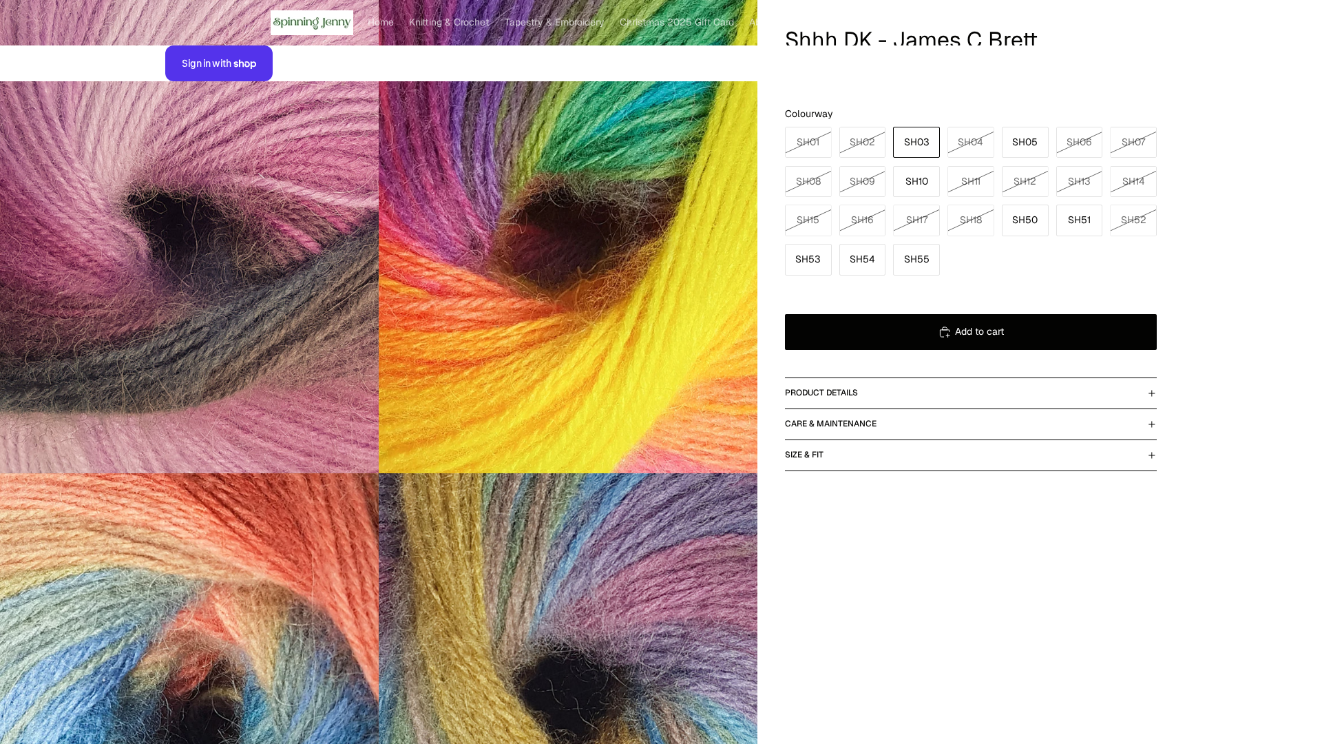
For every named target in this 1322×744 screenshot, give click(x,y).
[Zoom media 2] (568, 237)
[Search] (1082, 23)
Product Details (821, 392)
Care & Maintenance (831, 423)
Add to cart (979, 331)
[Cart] (1141, 23)
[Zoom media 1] (189, 237)
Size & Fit (804, 454)
